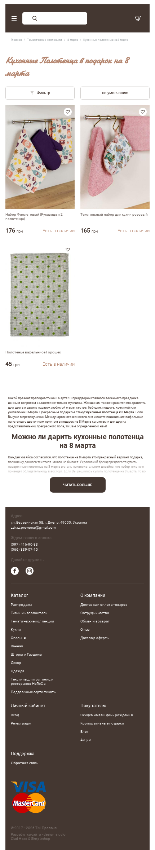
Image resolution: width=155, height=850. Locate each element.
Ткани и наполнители (29, 613)
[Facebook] (15, 571)
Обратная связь (24, 763)
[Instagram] (30, 571)
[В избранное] (68, 112)
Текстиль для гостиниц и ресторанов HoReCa (32, 681)
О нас (85, 629)
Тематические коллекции (32, 621)
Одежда (18, 671)
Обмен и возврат (95, 621)
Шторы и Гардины (27, 654)
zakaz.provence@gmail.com (33, 527)
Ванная (17, 646)
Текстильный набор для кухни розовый (114, 214)
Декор (16, 663)
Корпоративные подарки (102, 723)
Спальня (18, 638)
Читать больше (77, 485)
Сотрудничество (94, 613)
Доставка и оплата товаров (104, 605)
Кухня (16, 629)
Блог (84, 732)
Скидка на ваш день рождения (106, 715)
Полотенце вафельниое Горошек (33, 352)
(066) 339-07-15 (24, 549)
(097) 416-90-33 (24, 544)
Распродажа (21, 605)
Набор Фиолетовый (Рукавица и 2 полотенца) (34, 216)
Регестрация (21, 723)
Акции (85, 740)
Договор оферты (95, 638)
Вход (15, 715)
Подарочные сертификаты (34, 692)
